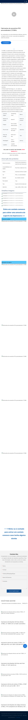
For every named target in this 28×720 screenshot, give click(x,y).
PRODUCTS (24, 603)
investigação (6, 42)
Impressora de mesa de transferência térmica (11, 603)
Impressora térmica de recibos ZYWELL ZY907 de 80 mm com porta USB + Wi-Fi (14, 685)
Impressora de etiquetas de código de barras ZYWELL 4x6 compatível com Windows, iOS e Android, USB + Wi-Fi (13, 705)
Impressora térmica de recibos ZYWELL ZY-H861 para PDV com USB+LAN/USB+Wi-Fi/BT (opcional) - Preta (13, 643)
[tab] (14, 48)
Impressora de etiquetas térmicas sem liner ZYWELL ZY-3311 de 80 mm (13, 664)
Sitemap (18, 717)
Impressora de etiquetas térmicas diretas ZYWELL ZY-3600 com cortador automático (13, 622)
